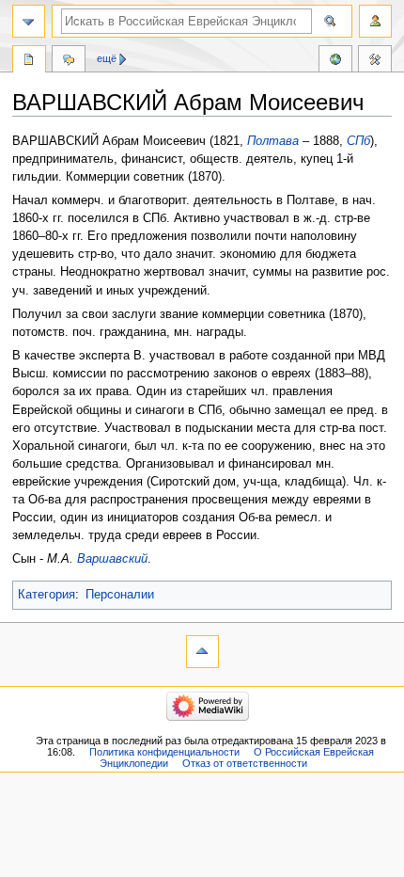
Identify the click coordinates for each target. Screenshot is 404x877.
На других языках (335, 61)
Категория (46, 594)
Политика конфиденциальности (164, 751)
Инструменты (375, 61)
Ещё (107, 58)
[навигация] (28, 21)
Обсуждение (69, 61)
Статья (29, 61)
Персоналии (119, 594)
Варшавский (112, 559)
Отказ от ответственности (244, 763)
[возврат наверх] (202, 651)
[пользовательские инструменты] (375, 21)
